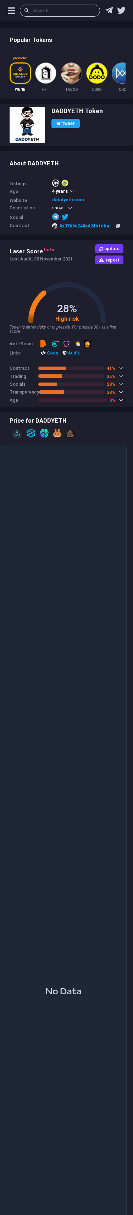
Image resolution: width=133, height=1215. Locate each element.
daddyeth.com (68, 199)
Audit (73, 353)
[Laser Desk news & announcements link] (121, 12)
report (113, 260)
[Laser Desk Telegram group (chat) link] (109, 12)
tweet (68, 123)
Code (52, 353)
